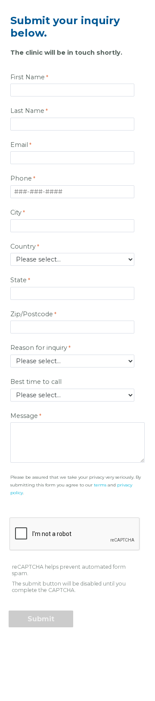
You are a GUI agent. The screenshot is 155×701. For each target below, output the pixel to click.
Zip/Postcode (31, 314)
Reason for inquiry (38, 348)
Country (23, 246)
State (18, 280)
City (16, 212)
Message (24, 416)
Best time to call (36, 382)
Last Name (27, 111)
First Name (27, 77)
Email (19, 145)
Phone (21, 178)
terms (100, 485)
